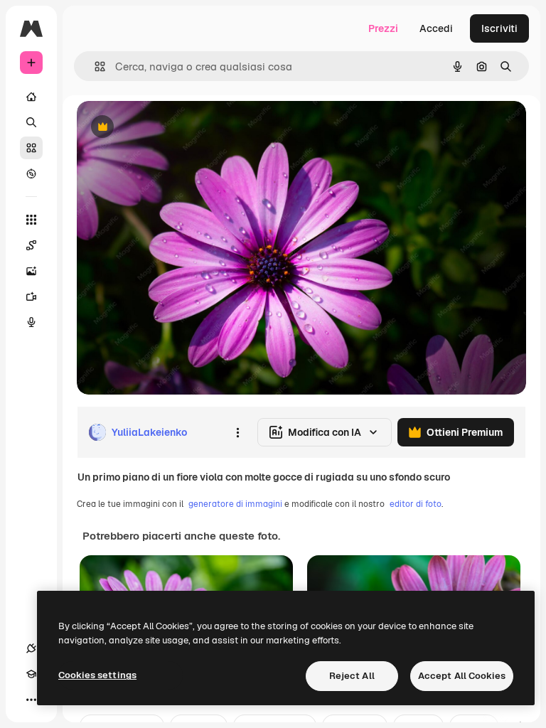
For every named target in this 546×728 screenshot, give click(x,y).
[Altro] (31, 699)
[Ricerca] (31, 122)
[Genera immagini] (31, 270)
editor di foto (415, 504)
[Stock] (31, 147)
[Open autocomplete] (94, 66)
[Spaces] (31, 245)
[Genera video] (31, 296)
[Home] (31, 96)
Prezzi (383, 28)
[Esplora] (31, 173)
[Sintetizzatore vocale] (31, 322)
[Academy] (31, 674)
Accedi (436, 28)
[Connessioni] (31, 648)
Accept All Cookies (461, 676)
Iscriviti (499, 28)
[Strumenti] (31, 219)
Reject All (352, 676)
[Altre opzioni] (237, 432)
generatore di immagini (235, 504)
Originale (170, 127)
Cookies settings (97, 675)
